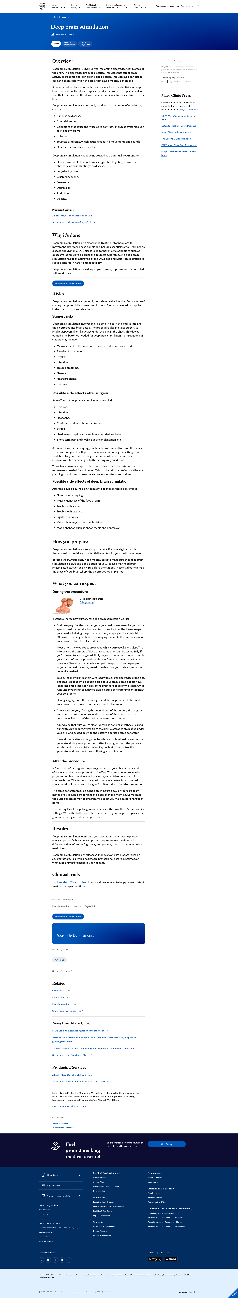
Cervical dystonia (61, 990)
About (56, 43)
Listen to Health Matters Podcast (178, 125)
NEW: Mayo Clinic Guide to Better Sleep (178, 117)
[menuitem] (56, 44)
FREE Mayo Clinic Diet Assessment (179, 145)
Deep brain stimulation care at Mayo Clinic (74, 906)
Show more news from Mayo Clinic (70, 1055)
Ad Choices (187, 82)
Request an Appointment (65, 34)
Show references (61, 971)
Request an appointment (68, 283)
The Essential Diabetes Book (176, 138)
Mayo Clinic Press (189, 109)
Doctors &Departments (69, 43)
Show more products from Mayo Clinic (72, 222)
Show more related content (66, 1010)
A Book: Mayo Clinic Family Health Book (72, 215)
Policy (163, 82)
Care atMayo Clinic (85, 43)
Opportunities (174, 82)
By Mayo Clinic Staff (62, 899)
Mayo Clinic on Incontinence (176, 132)
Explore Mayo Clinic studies (69, 882)
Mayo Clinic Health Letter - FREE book (178, 153)
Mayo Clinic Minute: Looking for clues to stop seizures (80, 1030)
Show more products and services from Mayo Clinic (78, 1081)
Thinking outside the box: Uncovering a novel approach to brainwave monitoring (93, 1048)
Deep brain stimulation (79, 26)
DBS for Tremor (60, 997)
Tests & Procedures (62, 17)
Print (61, 959)
